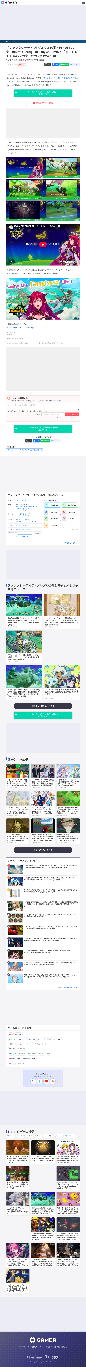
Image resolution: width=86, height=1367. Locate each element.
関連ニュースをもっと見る (43, 706)
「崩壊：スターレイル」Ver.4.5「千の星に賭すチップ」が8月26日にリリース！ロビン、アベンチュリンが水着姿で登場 (68, 783)
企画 (49, 1054)
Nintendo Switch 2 (22, 505)
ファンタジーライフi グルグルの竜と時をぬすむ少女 (36, 495)
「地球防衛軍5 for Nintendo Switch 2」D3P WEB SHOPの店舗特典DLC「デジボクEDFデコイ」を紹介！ (43, 1236)
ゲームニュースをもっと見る (67, 987)
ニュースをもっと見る (43, 849)
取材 (11, 1054)
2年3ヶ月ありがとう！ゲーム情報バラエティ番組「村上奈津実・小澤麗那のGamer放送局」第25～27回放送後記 (67, 1159)
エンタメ (20, 1044)
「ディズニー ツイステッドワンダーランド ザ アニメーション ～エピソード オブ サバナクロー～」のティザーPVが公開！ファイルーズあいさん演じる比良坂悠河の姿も (17, 839)
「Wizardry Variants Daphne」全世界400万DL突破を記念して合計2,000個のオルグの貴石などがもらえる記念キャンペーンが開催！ (43, 1263)
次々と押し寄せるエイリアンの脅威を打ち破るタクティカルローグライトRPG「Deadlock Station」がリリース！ (67, 1185)
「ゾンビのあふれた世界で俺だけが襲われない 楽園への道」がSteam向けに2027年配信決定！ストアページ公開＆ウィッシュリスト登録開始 (68, 1237)
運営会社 (64, 1347)
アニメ (47, 1044)
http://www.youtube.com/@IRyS (20, 327)
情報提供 (49, 1347)
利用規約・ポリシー (37, 1347)
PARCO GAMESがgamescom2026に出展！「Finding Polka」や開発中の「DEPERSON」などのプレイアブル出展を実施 (67, 838)
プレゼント (21, 1063)
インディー (13, 1039)
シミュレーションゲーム (24, 516)
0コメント (23, 64)
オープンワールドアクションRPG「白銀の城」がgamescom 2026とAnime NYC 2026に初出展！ (17, 1211)
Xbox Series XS (21, 508)
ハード (41, 1039)
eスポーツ (22, 1049)
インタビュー (32, 1054)
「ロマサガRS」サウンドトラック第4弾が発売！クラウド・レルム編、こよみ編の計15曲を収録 (43, 1158)
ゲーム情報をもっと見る (69, 543)
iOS (35, 508)
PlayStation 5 (33, 506)
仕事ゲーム (19, 520)
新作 (11, 1034)
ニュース (12, 41)
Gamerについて (24, 1347)
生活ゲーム (19, 521)
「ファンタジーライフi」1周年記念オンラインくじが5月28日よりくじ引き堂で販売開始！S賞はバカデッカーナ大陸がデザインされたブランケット (62, 621)
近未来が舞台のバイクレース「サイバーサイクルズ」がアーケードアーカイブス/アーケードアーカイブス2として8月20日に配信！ (42, 838)
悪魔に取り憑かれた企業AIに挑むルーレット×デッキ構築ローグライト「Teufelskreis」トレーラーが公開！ (17, 1185)
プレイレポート (20, 1054)
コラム (42, 1054)
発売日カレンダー (15, 1058)
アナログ (32, 1039)
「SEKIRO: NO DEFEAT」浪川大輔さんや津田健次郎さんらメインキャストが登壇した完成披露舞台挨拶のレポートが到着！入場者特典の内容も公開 (43, 783)
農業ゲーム (28, 520)
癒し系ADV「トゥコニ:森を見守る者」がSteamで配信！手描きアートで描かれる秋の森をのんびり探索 (17, 1159)
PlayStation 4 (27, 510)
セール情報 (21, 1136)
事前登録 (18, 1034)
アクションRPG (25, 514)
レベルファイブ (21, 501)
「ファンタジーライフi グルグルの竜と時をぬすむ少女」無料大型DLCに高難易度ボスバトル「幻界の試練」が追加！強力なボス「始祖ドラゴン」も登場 (23, 692)
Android (18, 510)
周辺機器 (49, 1039)
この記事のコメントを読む (44, 103)
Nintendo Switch (21, 506)
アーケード (23, 1039)
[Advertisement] (43, 22)
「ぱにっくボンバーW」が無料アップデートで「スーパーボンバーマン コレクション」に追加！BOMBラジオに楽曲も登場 (17, 783)
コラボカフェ (38, 1044)
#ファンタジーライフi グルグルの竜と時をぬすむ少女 (24, 450)
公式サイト (24, 536)
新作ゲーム (11, 1136)
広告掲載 (57, 1347)
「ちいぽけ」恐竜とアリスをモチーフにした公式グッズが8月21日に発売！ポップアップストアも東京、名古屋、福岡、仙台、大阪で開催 (18, 811)
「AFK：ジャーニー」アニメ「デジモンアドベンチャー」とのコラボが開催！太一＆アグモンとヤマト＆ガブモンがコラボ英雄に (17, 1289)
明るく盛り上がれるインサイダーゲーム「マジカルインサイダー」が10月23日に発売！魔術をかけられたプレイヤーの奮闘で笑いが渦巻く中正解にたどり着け (67, 1213)
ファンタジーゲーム (31, 521)
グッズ (28, 1044)
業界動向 (12, 1049)
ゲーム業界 (48, 1136)
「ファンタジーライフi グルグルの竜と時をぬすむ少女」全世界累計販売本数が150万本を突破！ (61, 691)
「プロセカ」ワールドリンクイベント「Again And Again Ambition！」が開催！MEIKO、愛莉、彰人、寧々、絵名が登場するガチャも (17, 1263)
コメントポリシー (59, 401)
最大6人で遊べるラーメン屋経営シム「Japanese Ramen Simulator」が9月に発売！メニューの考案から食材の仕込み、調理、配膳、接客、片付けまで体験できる (68, 1264)
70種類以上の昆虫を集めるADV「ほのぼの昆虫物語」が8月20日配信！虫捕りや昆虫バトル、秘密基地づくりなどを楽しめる (68, 810)
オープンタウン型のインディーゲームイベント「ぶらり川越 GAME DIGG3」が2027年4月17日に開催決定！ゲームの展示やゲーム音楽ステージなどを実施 (42, 811)
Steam (29, 508)
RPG (17, 514)
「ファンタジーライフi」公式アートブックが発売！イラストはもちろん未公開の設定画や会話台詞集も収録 (23, 657)
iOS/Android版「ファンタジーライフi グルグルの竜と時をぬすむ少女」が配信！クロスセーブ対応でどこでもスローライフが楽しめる (23, 621)
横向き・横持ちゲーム (23, 529)
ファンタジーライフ (22, 525)
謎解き (12, 1044)
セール (12, 1063)
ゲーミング (58, 1039)
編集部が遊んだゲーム (30, 1058)
